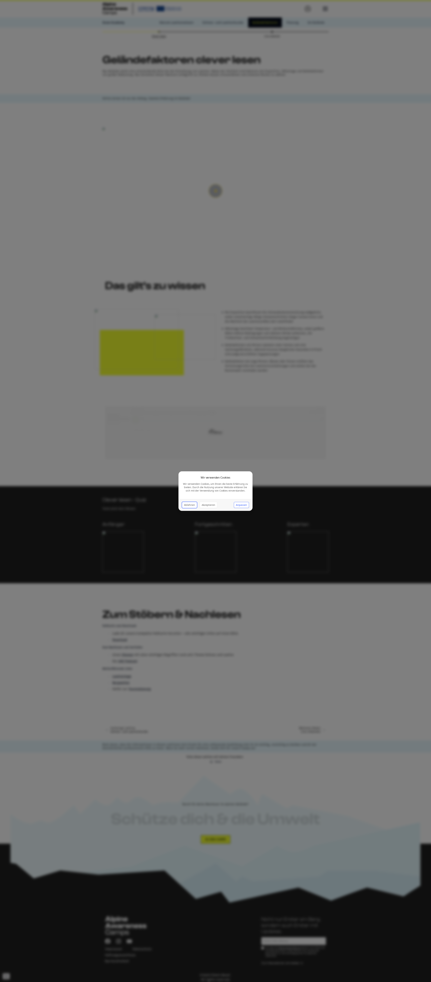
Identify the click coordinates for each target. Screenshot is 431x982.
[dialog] (215, 491)
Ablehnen (189, 504)
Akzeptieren (208, 504)
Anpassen (241, 504)
